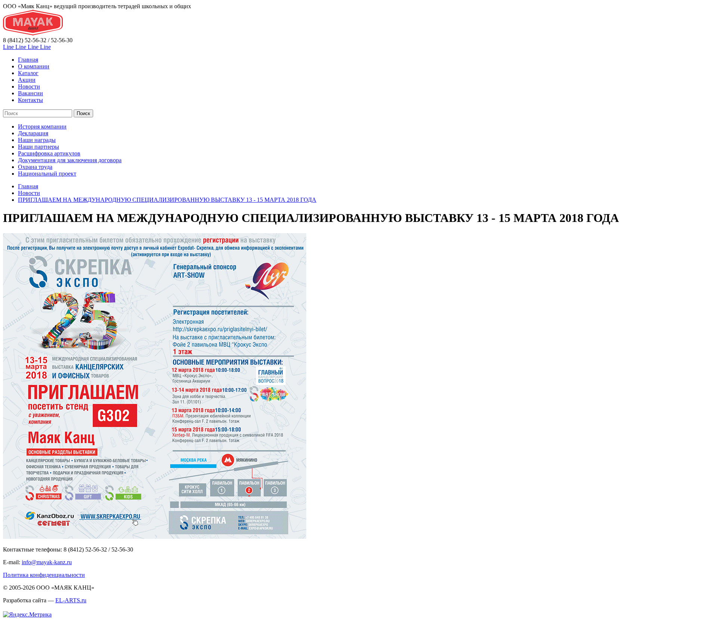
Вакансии (30, 93)
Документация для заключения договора (70, 160)
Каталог (28, 73)
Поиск (83, 113)
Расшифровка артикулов (49, 153)
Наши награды (37, 140)
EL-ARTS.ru (70, 600)
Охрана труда (35, 167)
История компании (42, 126)
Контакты (30, 100)
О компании (33, 66)
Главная (28, 59)
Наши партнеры (38, 146)
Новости (29, 86)
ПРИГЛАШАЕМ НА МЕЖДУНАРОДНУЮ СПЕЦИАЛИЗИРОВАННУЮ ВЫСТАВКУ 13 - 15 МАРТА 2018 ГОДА (167, 200)
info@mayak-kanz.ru (47, 562)
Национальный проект (47, 173)
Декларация (33, 133)
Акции (27, 80)
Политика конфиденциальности (44, 575)
